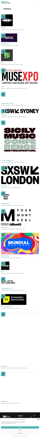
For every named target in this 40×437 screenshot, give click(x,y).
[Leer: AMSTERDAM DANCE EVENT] (13, 299)
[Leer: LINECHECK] (7, 20)
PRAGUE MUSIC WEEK (5, 43)
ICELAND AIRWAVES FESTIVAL (7, 288)
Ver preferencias (20, 433)
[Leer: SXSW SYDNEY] (20, 111)
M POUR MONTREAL (4, 227)
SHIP (2, 62)
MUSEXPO (3, 86)
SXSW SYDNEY (4, 115)
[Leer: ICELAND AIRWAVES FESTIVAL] (8, 281)
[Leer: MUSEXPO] (20, 76)
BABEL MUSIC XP (4, 366)
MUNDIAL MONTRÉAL (5, 256)
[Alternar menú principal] (38, 2)
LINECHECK (3, 28)
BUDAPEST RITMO (4, 401)
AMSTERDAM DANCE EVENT (6, 306)
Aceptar (20, 427)
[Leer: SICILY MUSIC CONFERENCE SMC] (20, 139)
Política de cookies (16, 435)
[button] (38, 419)
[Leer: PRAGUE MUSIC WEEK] (9, 37)
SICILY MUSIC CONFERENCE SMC (7, 160)
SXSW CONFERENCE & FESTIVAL (7, 103)
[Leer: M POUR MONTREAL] (16, 217)
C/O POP (2, 271)
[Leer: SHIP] (7, 55)
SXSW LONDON (4, 186)
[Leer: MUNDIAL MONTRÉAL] (20, 243)
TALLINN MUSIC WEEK (5, 203)
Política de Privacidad (23, 435)
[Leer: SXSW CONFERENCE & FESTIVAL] (8, 96)
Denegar (20, 430)
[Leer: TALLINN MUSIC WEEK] (6, 196)
